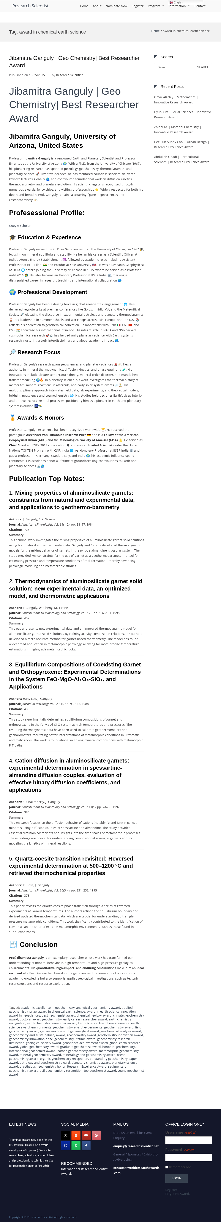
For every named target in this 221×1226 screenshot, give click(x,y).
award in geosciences (24, 1015)
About (97, 6)
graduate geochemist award (80, 1047)
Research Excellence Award (87, 1066)
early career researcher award (85, 1019)
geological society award (43, 1043)
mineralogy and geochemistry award (89, 1055)
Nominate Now (116, 6)
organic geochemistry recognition (64, 1059)
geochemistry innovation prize (31, 1039)
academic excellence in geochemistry (48, 1008)
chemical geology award (94, 1015)
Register (138, 6)
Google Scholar (20, 226)
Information (177, 6)
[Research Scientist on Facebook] (86, 1145)
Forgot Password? (177, 1194)
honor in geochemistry (118, 1047)
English (178, 2)
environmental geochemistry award (57, 1027)
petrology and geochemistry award (45, 1062)
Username (180, 1132)
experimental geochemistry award (109, 1027)
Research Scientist (30, 6)
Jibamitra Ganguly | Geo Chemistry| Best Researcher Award (74, 104)
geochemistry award (81, 1035)
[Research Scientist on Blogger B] (76, 1135)
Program (154, 6)
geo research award (54, 1031)
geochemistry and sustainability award (37, 1035)
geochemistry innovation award (120, 1035)
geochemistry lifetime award (75, 1039)
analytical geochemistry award (98, 1008)
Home (84, 6)
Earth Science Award (93, 1023)
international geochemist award (32, 1051)
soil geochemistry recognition (61, 1070)
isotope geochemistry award (77, 1051)
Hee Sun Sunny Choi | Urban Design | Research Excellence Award (181, 144)
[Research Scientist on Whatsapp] (76, 1145)
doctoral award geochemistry (41, 1019)
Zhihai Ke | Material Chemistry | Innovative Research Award (177, 129)
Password (180, 1149)
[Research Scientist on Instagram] (65, 1145)
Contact (199, 6)
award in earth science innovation (111, 1011)
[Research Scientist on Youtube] (86, 1135)
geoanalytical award (84, 1031)
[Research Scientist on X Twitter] (65, 1135)
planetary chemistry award (90, 1062)
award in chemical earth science (61, 1011)
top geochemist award (100, 1070)
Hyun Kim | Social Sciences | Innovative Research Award (183, 114)
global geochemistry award (39, 1047)
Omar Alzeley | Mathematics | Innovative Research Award (176, 99)
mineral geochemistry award (40, 1055)
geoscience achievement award (85, 1043)
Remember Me (180, 1167)
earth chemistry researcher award (51, 1023)
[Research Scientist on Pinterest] (96, 1135)
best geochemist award (58, 1015)
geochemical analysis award (121, 1031)
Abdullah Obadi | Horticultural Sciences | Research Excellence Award (182, 159)
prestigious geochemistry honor (43, 1066)
